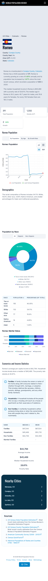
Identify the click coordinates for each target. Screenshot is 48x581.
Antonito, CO (9, 496)
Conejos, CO (9, 491)
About (30, 560)
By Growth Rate (33, 138)
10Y (43, 150)
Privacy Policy (10, 560)
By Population (14, 138)
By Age (23, 138)
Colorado (15, 36)
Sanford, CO (9, 505)
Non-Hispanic (29, 236)
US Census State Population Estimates (22, 520)
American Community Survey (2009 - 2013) (24, 534)
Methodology (37, 560)
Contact (24, 560)
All (39, 150)
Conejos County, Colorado (32, 71)
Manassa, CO (10, 487)
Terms (19, 560)
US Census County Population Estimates (22, 527)
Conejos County (14, 53)
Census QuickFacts (15, 537)
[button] (45, 3)
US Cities (6, 36)
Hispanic (20, 236)
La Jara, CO (9, 500)
